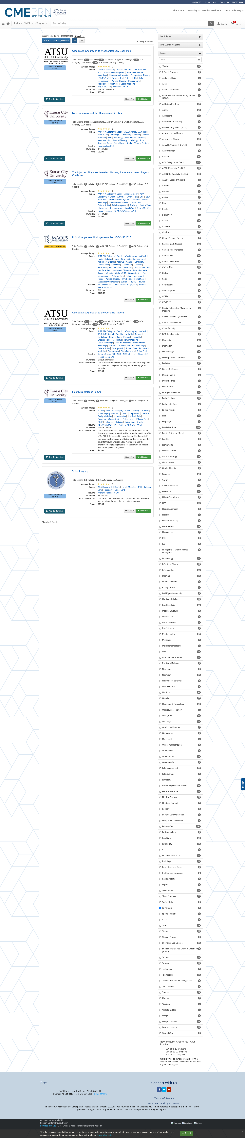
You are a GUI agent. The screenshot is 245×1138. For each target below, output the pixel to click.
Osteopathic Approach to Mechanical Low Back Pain (101, 51)
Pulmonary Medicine (114, 422)
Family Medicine (105, 259)
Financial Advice (169, 451)
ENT (142, 197)
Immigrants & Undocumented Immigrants (175, 551)
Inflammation (168, 570)
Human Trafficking (170, 521)
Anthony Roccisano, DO (108, 493)
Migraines (166, 640)
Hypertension (139, 343)
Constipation (168, 285)
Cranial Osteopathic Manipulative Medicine (176, 309)
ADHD (101, 411)
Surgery (132, 282)
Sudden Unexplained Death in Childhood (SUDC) (180, 950)
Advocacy (236, 10)
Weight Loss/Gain (170, 1022)
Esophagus (117, 340)
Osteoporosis (117, 349)
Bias (164, 203)
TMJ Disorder (168, 987)
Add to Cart (144, 99)
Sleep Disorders (128, 351)
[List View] (82, 40)
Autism (165, 197)
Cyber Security (168, 329)
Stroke (129, 143)
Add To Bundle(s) (56, 99)
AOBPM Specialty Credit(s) (173, 180)
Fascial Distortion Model (172, 433)
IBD (164, 538)
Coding (165, 273)
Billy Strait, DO (104, 87)
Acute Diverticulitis (170, 90)
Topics (17, 23)
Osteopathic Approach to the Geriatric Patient (98, 312)
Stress (164, 926)
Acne (164, 84)
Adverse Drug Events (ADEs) (174, 128)
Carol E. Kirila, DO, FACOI (130, 425)
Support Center (47, 1123)
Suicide (124, 282)
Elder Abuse (167, 387)
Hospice (117, 268)
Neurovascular (104, 141)
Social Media (167, 902)
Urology (165, 998)
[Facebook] (187, 1124)
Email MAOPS (100, 1094)
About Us (177, 10)
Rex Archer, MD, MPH (107, 425)
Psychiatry (166, 838)
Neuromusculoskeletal (118, 75)
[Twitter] (198, 1124)
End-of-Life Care (169, 404)
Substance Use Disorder (108, 282)
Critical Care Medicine (171, 323)
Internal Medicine (169, 582)
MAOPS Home (237, 2)
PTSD (100, 422)
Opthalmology (138, 346)
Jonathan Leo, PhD (106, 146)
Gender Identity (169, 468)
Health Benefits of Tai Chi (86, 392)
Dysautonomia (168, 375)
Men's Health (168, 628)
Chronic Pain (132, 197)
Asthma (138, 334)
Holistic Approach (170, 509)
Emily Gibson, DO (140, 354)
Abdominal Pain (169, 78)
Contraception (168, 291)
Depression (127, 265)
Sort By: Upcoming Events (55, 41)
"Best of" (166, 66)
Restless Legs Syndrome (172, 873)
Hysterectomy (168, 532)
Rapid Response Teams (172, 867)
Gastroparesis (168, 462)
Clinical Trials (167, 267)
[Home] (7, 23)
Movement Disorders (122, 271)
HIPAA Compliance (170, 497)
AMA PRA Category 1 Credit (110, 132)
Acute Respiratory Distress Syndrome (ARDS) (178, 97)
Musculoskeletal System (114, 73)
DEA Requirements (170, 334)
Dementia (115, 265)
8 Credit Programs (170, 72)
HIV (110, 268)
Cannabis (166, 227)
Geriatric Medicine (106, 70)
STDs (164, 920)
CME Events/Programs (35, 23)
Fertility (165, 439)
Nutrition (113, 346)
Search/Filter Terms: (51, 36)
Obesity (109, 273)
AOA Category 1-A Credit (135, 132)
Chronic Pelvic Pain (170, 262)
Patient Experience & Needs (174, 786)
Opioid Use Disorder (171, 727)
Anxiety (136, 411)
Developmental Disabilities (173, 358)
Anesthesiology (131, 194)
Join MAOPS (196, 2)
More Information (105, 1135)
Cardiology (114, 135)
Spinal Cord (113, 84)
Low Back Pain (140, 70)
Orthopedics (117, 78)
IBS (163, 544)
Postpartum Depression (172, 821)
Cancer (129, 262)
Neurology (102, 75)
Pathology (166, 780)
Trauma (141, 282)
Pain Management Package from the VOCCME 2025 (101, 237)
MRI (99, 73)
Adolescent (167, 116)
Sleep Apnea (113, 351)
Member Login (210, 2)
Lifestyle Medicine (123, 70)
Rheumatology (116, 208)
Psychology (127, 279)
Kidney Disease (168, 588)
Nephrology (167, 669)
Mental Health (168, 634)
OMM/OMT (104, 78)
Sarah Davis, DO (105, 285)
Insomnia (128, 268)
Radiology (102, 84)
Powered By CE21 (48, 1126)
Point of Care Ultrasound (173, 815)
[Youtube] (176, 1124)
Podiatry (133, 205)
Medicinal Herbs (169, 623)
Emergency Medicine (131, 135)
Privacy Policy (61, 1123)
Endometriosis (168, 410)
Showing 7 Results (145, 42)
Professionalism (169, 832)
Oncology (102, 419)
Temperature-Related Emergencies (177, 981)
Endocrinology (104, 340)
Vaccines (166, 1004)
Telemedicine (167, 975)
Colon (164, 279)
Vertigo (165, 1016)
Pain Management (120, 205)
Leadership (192, 10)
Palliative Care (117, 276)
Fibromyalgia (167, 445)
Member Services (210, 10)
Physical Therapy (118, 81)
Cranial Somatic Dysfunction (174, 317)
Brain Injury (103, 135)
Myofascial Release (135, 73)
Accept (187, 1133)
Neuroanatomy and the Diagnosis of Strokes (97, 113)
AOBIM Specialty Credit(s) (173, 168)
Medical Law (167, 617)
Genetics (166, 474)
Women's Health (169, 1027)
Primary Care (134, 81)
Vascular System (141, 143)
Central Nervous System (172, 238)
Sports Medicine (128, 84)
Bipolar (165, 209)
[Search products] (211, 23)
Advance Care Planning (172, 122)
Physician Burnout (170, 803)
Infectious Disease (170, 564)
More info (129, 99)
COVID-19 (166, 302)
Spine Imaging (80, 471)
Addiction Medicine (135, 259)
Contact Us (224, 2)
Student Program (169, 937)
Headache (102, 268)
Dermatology (168, 352)
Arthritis (120, 197)
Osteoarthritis (131, 78)
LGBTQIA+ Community (172, 594)
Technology (167, 969)
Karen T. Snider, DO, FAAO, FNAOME (114, 354)
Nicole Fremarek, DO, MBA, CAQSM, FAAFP (117, 211)
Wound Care (167, 1033)
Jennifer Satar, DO (121, 87)
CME (226, 10)
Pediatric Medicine (170, 792)
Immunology (167, 559)
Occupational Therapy (140, 75)
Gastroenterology (105, 343)
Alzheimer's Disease (106, 262)
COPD (124, 414)
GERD (165, 480)
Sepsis (165, 885)
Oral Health (167, 739)
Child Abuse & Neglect (172, 244)
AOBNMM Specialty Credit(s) (110, 334)
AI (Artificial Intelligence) (172, 133)
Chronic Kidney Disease (119, 337)
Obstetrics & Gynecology (173, 704)
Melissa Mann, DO (106, 357)
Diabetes (138, 265)
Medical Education (170, 611)
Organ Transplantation (172, 745)
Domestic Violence (170, 369)
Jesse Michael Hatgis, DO (125, 285)
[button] (3, 23)
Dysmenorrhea (168, 381)
